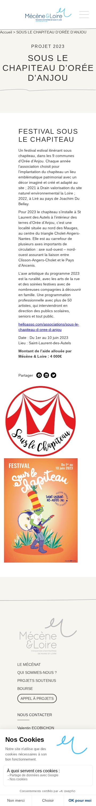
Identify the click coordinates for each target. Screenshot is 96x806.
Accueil (6, 32)
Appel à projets (37, 698)
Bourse (25, 688)
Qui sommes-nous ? (37, 672)
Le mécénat (29, 664)
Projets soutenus (36, 680)
